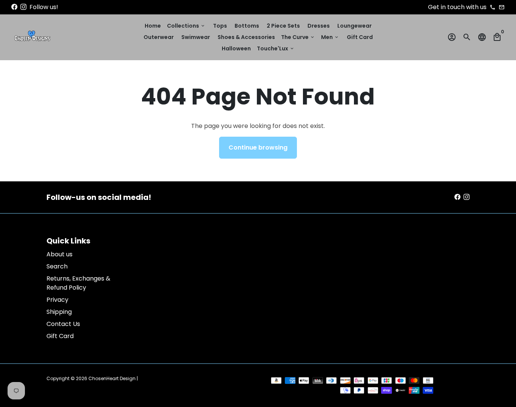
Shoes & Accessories (246, 37)
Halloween (236, 48)
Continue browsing (258, 147)
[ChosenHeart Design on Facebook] (14, 7)
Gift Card (360, 37)
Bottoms (247, 26)
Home (153, 26)
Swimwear (195, 37)
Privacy (57, 299)
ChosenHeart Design (112, 378)
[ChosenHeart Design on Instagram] (23, 7)
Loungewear (354, 26)
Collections (186, 26)
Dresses (318, 26)
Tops (220, 26)
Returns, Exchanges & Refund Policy (78, 283)
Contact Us (63, 324)
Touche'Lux (276, 48)
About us (59, 254)
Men (330, 37)
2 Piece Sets (283, 26)
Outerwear (159, 37)
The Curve (298, 37)
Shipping (59, 311)
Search (57, 266)
